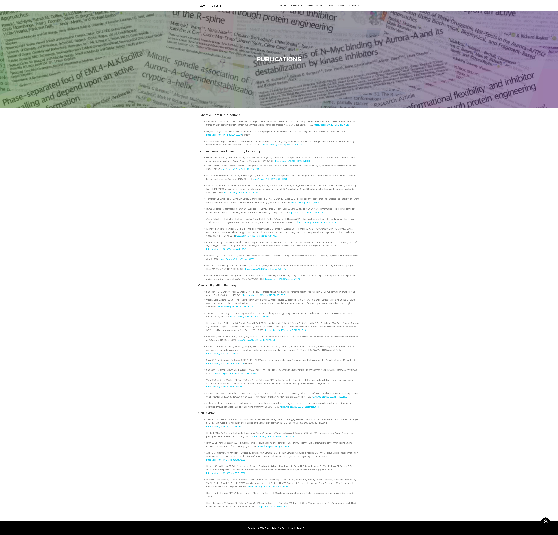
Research (296, 5)
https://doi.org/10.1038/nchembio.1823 (281, 279)
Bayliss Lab (209, 6)
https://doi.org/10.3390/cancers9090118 (225, 363)
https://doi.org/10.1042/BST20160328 (224, 134)
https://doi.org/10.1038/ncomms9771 (276, 506)
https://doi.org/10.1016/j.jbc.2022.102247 (240, 169)
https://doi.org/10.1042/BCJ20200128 (270, 179)
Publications (314, 5)
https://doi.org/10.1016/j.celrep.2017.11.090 (268, 486)
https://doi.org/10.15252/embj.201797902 (225, 473)
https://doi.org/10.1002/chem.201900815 (316, 222)
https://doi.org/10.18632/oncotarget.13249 (226, 249)
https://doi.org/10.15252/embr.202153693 (256, 340)
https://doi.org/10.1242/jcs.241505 (222, 353)
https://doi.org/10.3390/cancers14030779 (249, 316)
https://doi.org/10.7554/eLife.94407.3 (235, 306)
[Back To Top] (546, 521)
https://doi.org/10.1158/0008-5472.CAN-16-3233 (234, 373)
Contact (354, 5)
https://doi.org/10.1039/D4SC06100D (292, 161)
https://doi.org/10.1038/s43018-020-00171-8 (285, 330)
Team (330, 5)
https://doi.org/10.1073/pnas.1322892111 (331, 396)
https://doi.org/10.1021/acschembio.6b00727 (265, 269)
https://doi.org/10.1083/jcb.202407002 (224, 426)
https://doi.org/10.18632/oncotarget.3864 (299, 406)
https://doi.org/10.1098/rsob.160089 (237, 259)
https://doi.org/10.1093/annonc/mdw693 (225, 386)
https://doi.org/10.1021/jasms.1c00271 (309, 202)
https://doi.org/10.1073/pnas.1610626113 (282, 144)
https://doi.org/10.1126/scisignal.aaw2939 (225, 459)
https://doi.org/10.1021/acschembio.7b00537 (256, 235)
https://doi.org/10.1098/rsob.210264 (241, 192)
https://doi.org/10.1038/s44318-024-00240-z (273, 436)
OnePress (282, 528)
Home (283, 5)
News (341, 5)
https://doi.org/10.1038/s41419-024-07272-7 (264, 295)
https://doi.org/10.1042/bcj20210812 (306, 212)
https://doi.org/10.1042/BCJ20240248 (331, 124)
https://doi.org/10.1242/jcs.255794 (273, 446)
